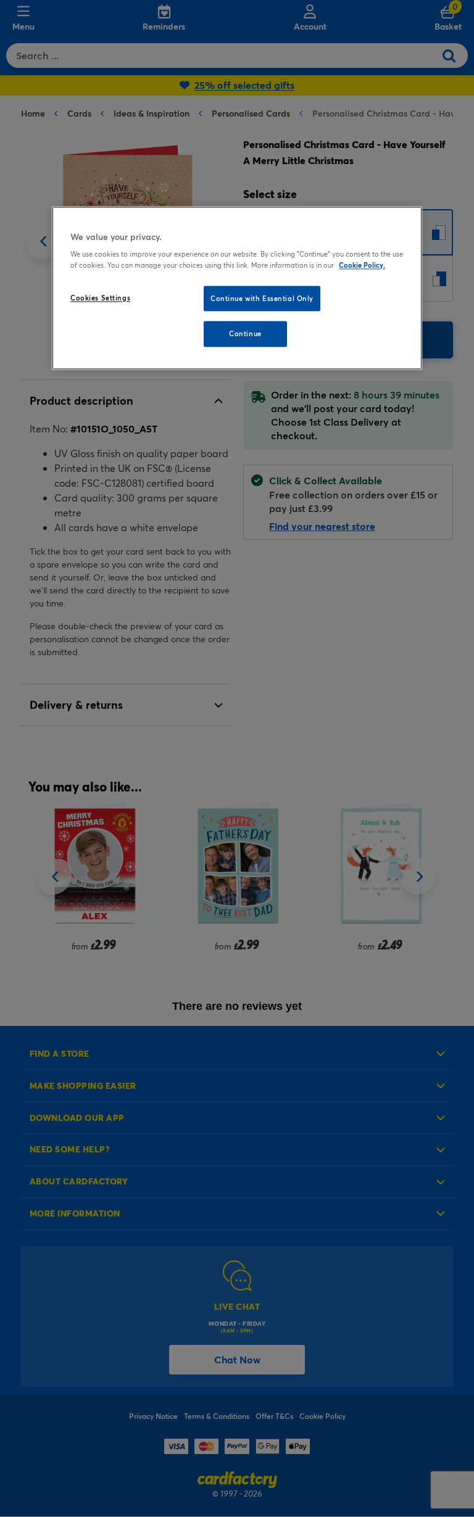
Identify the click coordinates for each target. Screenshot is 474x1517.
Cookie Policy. (362, 265)
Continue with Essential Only (262, 298)
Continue (245, 334)
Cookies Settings (100, 297)
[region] (237, 288)
